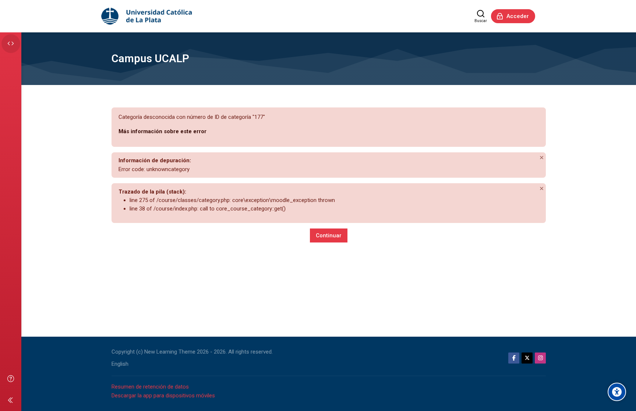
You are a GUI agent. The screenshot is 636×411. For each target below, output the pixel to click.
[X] (527, 358)
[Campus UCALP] (147, 16)
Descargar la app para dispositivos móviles (163, 395)
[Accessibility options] (617, 392)
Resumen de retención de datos (150, 386)
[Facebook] (513, 358)
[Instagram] (540, 358)
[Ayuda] (10, 378)
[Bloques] (10, 43)
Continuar (329, 235)
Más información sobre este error (162, 131)
